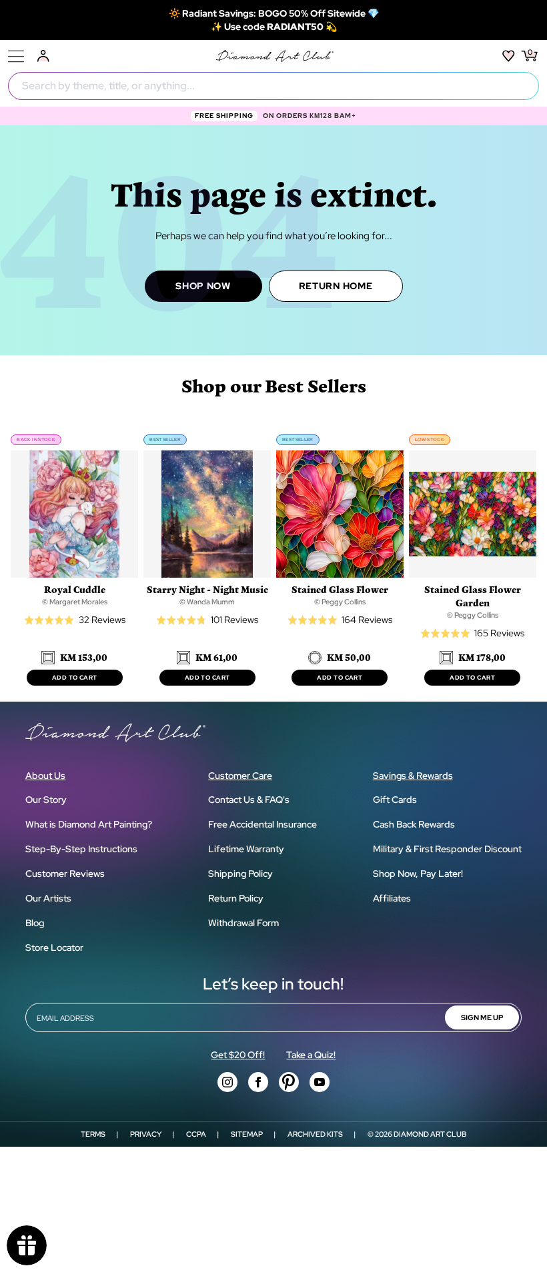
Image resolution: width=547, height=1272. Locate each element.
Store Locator (54, 948)
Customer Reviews (65, 874)
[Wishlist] (508, 56)
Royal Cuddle (74, 589)
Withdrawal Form (243, 923)
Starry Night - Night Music (207, 589)
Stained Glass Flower (340, 589)
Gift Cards (395, 800)
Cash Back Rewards (414, 824)
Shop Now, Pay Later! (418, 874)
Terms (93, 1134)
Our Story (46, 800)
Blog (34, 923)
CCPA (196, 1134)
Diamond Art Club (430, 1134)
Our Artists (48, 898)
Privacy (145, 1134)
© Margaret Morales (74, 601)
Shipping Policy (240, 874)
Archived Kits (315, 1134)
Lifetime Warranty (246, 849)
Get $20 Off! (238, 1055)
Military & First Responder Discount (447, 849)
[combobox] (273, 86)
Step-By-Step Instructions (81, 849)
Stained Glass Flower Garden (472, 596)
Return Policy (235, 898)
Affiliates (392, 898)
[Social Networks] (227, 1082)
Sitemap (247, 1134)
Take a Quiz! (311, 1055)
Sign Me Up (482, 1017)
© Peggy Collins (340, 601)
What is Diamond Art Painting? (88, 824)
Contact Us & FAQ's (249, 800)
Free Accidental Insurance (262, 824)
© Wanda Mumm (207, 601)
